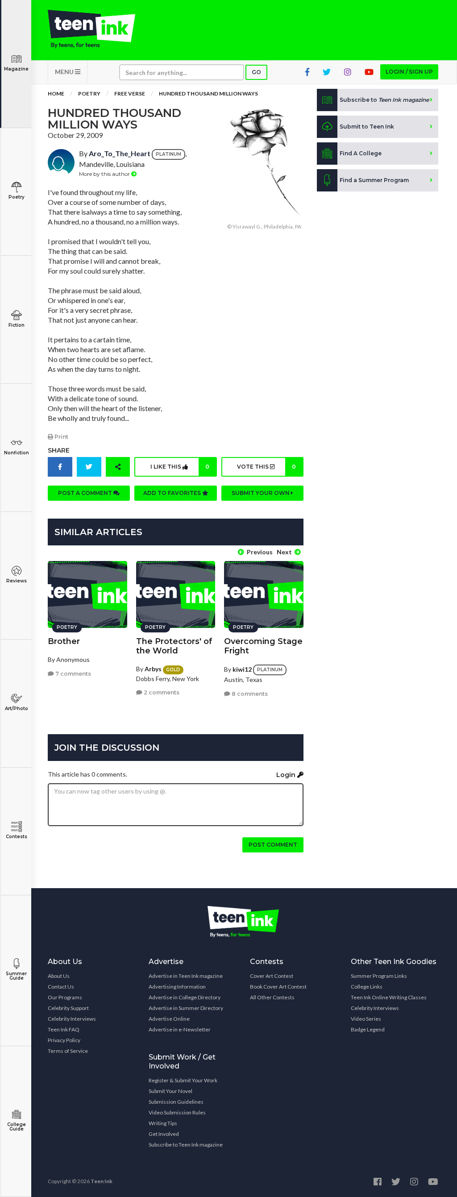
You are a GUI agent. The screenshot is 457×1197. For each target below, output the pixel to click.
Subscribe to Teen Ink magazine (186, 1144)
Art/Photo (16, 708)
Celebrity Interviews (72, 1018)
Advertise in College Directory (184, 997)
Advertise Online (169, 1018)
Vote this (266, 466)
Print (60, 436)
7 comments (72, 673)
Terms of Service (68, 1050)
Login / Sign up (409, 71)
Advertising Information (177, 986)
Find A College (361, 153)
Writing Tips (163, 1123)
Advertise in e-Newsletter (180, 1029)
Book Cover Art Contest (278, 986)
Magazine (16, 69)
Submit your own (261, 493)
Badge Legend (368, 1029)
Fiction (16, 325)
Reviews (16, 581)
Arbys (153, 669)
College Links (366, 986)
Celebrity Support (68, 1008)
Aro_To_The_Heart (119, 153)
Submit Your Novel (170, 1091)
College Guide (16, 1127)
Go (256, 72)
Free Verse (129, 93)
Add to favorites (172, 493)
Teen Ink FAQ (63, 1029)
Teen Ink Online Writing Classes (389, 997)
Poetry (16, 197)
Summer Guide (16, 976)
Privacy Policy (64, 1040)
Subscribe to (384, 99)
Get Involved (164, 1133)
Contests (16, 837)
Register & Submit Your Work (183, 1080)
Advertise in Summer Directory (186, 1008)
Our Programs (65, 997)
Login (286, 775)
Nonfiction (16, 453)
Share (59, 450)
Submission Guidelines (176, 1101)
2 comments (160, 692)
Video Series (366, 1018)
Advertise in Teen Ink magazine (186, 976)
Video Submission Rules (177, 1112)
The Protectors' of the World (174, 646)
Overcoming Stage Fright (263, 646)
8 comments (249, 693)
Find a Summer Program (374, 180)
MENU (65, 71)
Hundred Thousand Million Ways (208, 93)
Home (56, 93)
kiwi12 (242, 669)
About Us (59, 976)
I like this (179, 466)
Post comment (273, 844)
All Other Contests (272, 997)
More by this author (105, 173)
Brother (64, 641)
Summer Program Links (379, 976)
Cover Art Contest (271, 976)
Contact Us (61, 986)
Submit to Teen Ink (367, 126)
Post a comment (85, 493)
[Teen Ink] (91, 29)
